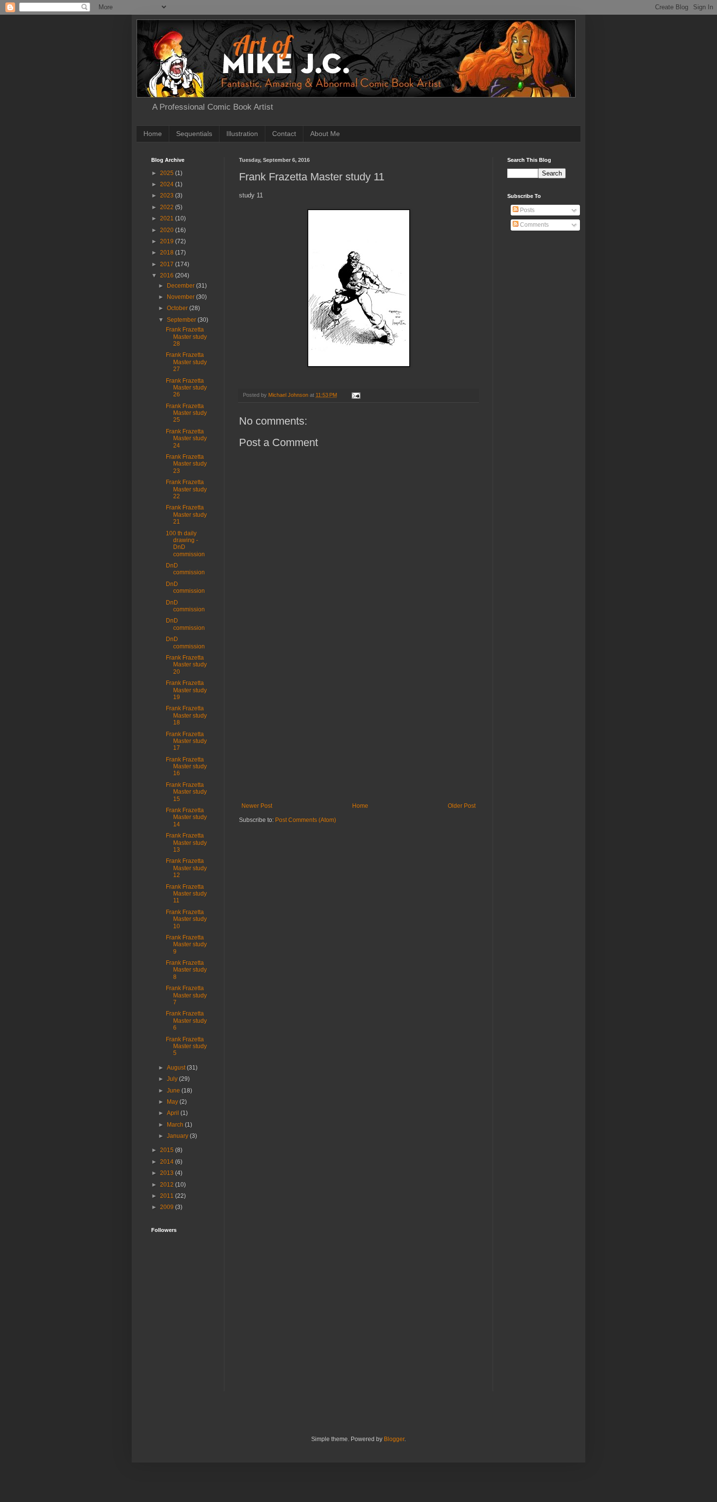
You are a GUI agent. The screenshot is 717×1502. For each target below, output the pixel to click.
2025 (167, 173)
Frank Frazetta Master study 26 (186, 387)
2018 (167, 252)
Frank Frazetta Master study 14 (186, 817)
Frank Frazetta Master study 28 (186, 336)
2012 (167, 1184)
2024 (167, 184)
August (177, 1067)
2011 (167, 1195)
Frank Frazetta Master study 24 (186, 438)
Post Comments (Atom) (305, 820)
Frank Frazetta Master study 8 (186, 969)
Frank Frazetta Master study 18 (186, 715)
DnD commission (185, 569)
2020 (167, 230)
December (181, 285)
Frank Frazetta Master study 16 (186, 766)
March (176, 1124)
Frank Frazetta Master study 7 (186, 995)
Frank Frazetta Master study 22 (186, 489)
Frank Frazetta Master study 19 (186, 690)
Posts (526, 210)
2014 (167, 1161)
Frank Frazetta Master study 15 (186, 791)
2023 (167, 195)
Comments (533, 224)
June (174, 1090)
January (178, 1135)
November (181, 296)
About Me (325, 133)
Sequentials (194, 133)
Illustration (242, 133)
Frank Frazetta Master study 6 (186, 1020)
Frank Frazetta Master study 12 (186, 868)
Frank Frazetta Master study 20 (186, 664)
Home (152, 133)
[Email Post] (355, 395)
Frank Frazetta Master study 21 (186, 514)
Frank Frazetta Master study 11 (186, 893)
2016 (167, 275)
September (182, 319)
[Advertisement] (358, 729)
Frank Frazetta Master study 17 (186, 741)
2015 (167, 1150)
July (173, 1078)
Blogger (394, 1439)
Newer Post (256, 805)
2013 (167, 1173)
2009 (167, 1207)
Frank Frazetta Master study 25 (186, 413)
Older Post (462, 805)
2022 (167, 207)
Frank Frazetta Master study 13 (186, 842)
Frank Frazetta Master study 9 (186, 944)
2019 (167, 241)
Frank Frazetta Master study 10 (186, 919)
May (173, 1101)
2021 (167, 218)
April (173, 1113)
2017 (167, 264)
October (178, 308)
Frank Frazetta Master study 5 (186, 1046)
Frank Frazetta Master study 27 (186, 361)
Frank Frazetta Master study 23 (186, 463)
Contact (284, 133)
